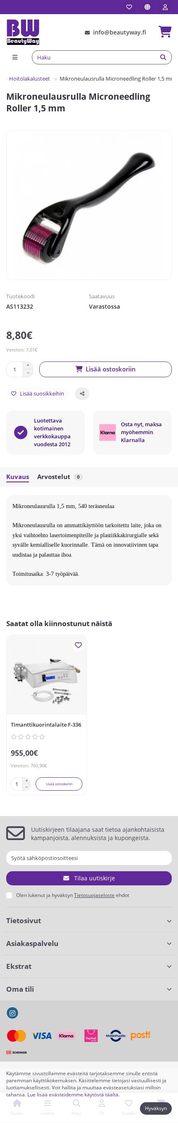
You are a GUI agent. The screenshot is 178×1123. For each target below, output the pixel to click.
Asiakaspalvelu (32, 943)
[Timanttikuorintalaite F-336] (46, 677)
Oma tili (20, 989)
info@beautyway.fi (119, 32)
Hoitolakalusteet (29, 78)
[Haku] (163, 57)
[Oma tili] (165, 7)
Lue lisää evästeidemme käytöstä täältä (72, 1094)
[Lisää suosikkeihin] (78, 645)
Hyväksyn (156, 1108)
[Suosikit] (129, 7)
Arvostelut (58, 476)
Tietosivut (23, 920)
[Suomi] (147, 7)
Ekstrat (18, 966)
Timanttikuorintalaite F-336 (46, 724)
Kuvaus (17, 476)
